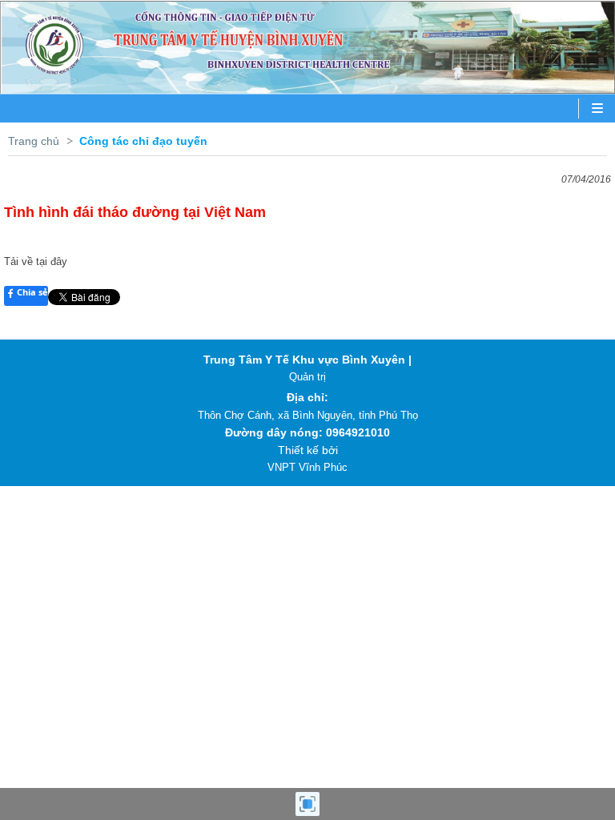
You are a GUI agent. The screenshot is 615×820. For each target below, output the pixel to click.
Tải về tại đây (35, 261)
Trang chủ (33, 141)
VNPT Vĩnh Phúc (307, 467)
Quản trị (307, 377)
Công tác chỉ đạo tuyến (143, 141)
